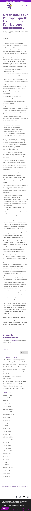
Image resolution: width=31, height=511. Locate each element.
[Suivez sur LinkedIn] (24, 496)
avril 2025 (6, 400)
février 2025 (7, 406)
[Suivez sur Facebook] (16, 496)
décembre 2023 (8, 437)
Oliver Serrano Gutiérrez (12, 31)
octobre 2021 (7, 454)
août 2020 (6, 473)
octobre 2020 (7, 470)
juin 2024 (6, 423)
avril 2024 (6, 426)
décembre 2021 (8, 451)
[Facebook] (4, 41)
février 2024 (7, 431)
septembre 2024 (8, 414)
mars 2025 (6, 403)
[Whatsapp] (14, 41)
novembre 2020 (8, 467)
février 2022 (7, 448)
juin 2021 (6, 459)
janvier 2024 (7, 434)
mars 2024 (6, 428)
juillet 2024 (6, 420)
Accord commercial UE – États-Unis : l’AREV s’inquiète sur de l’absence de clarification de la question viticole (15, 367)
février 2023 (7, 445)
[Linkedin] (10, 41)
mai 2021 (6, 462)
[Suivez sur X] (20, 496)
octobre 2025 (7, 395)
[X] (7, 41)
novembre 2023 (8, 440)
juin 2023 (6, 442)
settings (22, 505)
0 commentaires (17, 33)
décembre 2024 (8, 409)
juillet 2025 (6, 398)
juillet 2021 (6, 456)
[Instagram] (17, 41)
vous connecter (14, 340)
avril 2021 (6, 465)
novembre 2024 (8, 412)
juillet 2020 (6, 476)
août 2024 (6, 417)
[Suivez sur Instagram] (27, 496)
